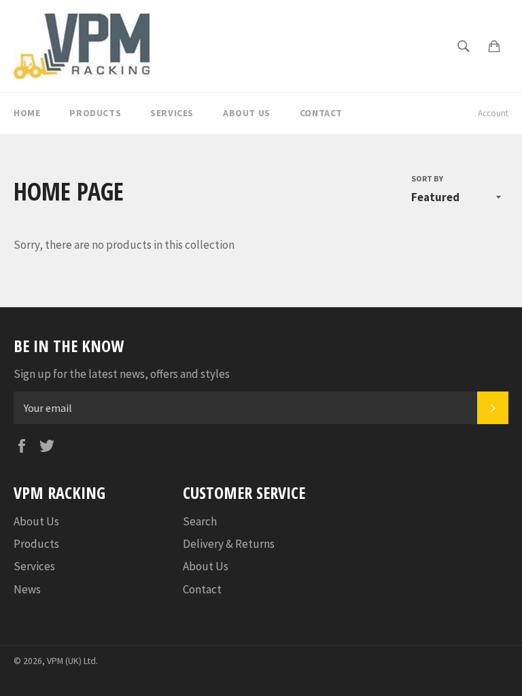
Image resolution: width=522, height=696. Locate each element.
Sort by (427, 178)
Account (493, 113)
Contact (321, 113)
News (27, 589)
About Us (247, 113)
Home (27, 113)
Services (172, 113)
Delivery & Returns (229, 543)
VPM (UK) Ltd (71, 661)
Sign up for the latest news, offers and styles (122, 373)
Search (200, 521)
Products (95, 113)
